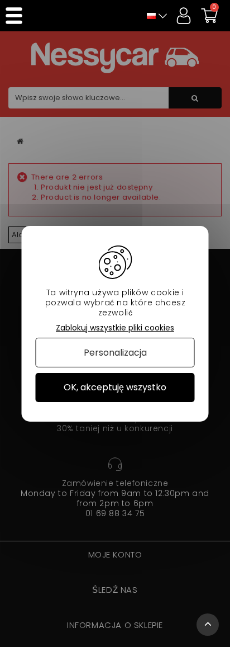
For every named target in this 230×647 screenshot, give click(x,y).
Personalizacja (115, 352)
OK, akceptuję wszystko (115, 387)
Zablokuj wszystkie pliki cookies (115, 327)
